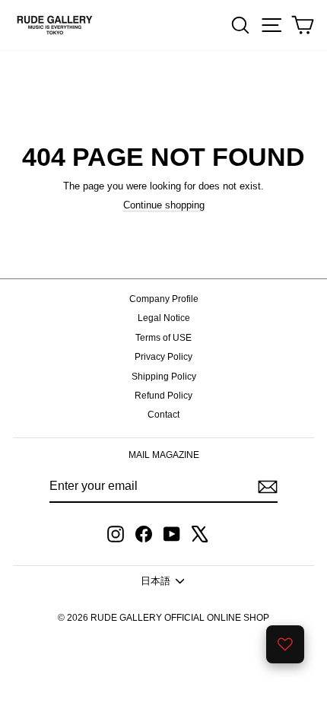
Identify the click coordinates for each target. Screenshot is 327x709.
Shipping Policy (164, 376)
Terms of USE (163, 337)
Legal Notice (164, 318)
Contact (163, 414)
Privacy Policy (163, 356)
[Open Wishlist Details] (285, 644)
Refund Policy (163, 395)
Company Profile (163, 299)
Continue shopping (164, 205)
